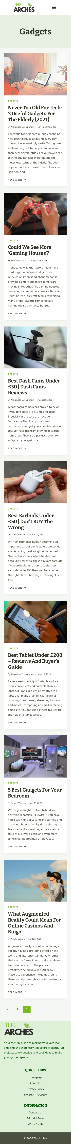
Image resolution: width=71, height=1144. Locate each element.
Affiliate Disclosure (35, 1095)
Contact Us (36, 1112)
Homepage (35, 1077)
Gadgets (13, 101)
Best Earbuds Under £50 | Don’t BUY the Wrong (31, 521)
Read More (17, 180)
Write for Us (35, 1124)
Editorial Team (36, 1118)
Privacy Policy (35, 1089)
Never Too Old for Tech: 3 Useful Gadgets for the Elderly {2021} (35, 114)
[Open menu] (54, 7)
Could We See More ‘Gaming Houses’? (29, 250)
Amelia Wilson (18, 939)
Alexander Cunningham (22, 127)
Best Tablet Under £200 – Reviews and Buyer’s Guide (35, 661)
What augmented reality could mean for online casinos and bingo (34, 923)
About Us (35, 1083)
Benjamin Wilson (19, 260)
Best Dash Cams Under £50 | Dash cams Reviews (34, 387)
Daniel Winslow (18, 535)
